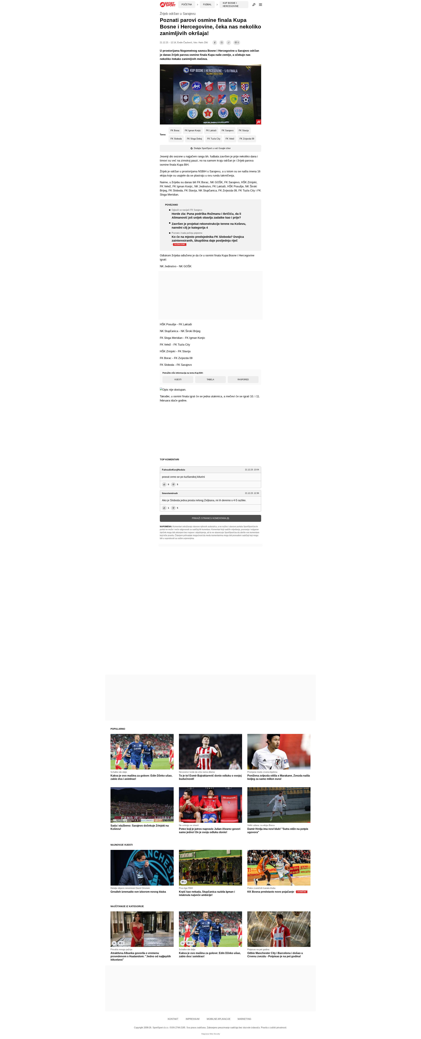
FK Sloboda (176, 138)
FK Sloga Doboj (194, 138)
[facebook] (214, 42)
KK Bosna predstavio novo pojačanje (276, 891)
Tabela (210, 379)
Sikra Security (215, 1034)
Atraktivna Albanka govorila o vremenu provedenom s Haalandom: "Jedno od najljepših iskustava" (141, 956)
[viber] (221, 42)
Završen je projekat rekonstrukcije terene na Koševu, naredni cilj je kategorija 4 (209, 225)
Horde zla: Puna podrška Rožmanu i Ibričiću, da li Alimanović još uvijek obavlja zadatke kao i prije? (206, 214)
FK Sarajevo (228, 130)
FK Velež (230, 138)
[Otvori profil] (254, 4)
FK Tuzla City (213, 138)
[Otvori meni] (259, 4)
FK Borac (175, 130)
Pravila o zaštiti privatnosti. (274, 1027)
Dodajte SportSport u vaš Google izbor (212, 148)
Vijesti (177, 379)
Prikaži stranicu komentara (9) (210, 518)
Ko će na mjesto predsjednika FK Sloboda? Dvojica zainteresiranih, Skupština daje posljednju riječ (208, 239)
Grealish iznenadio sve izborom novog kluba (138, 891)
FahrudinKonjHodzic (173, 469)
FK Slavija (244, 130)
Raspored (243, 379)
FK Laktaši (211, 130)
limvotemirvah (170, 493)
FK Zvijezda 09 (247, 138)
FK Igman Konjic (193, 130)
